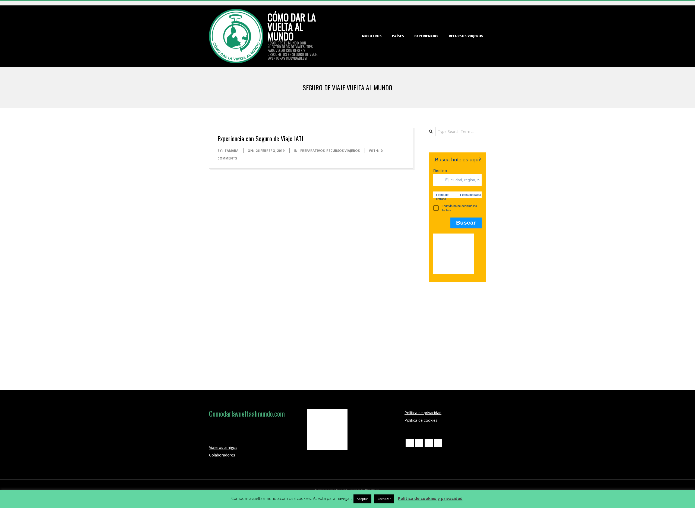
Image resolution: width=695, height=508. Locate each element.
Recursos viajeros (466, 36)
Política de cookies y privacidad (430, 498)
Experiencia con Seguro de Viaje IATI (260, 138)
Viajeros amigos (223, 447)
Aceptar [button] (362, 499)
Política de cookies (421, 420)
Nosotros (372, 36)
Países (398, 36)
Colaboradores (222, 455)
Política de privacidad (423, 412)
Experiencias (426, 36)
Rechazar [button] (384, 499)
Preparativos (312, 150)
